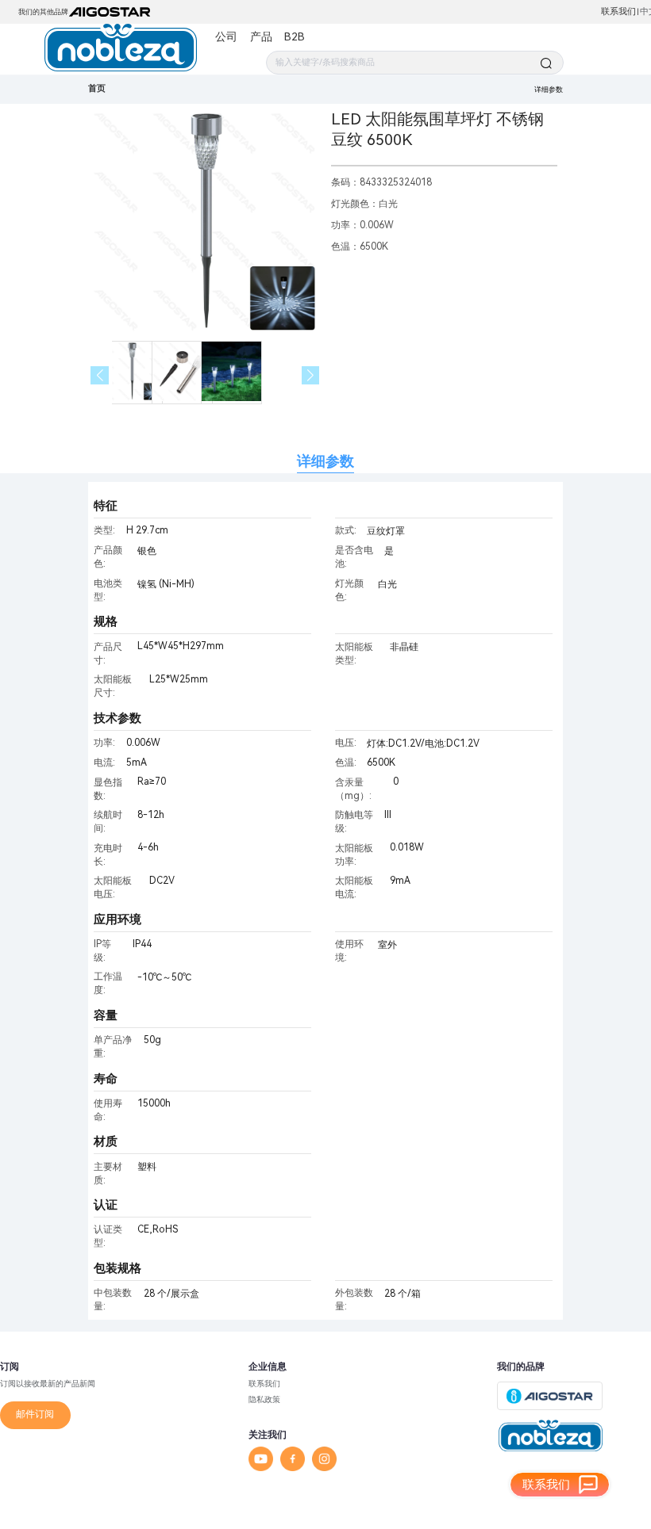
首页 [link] (97, 88)
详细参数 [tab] (325, 461)
